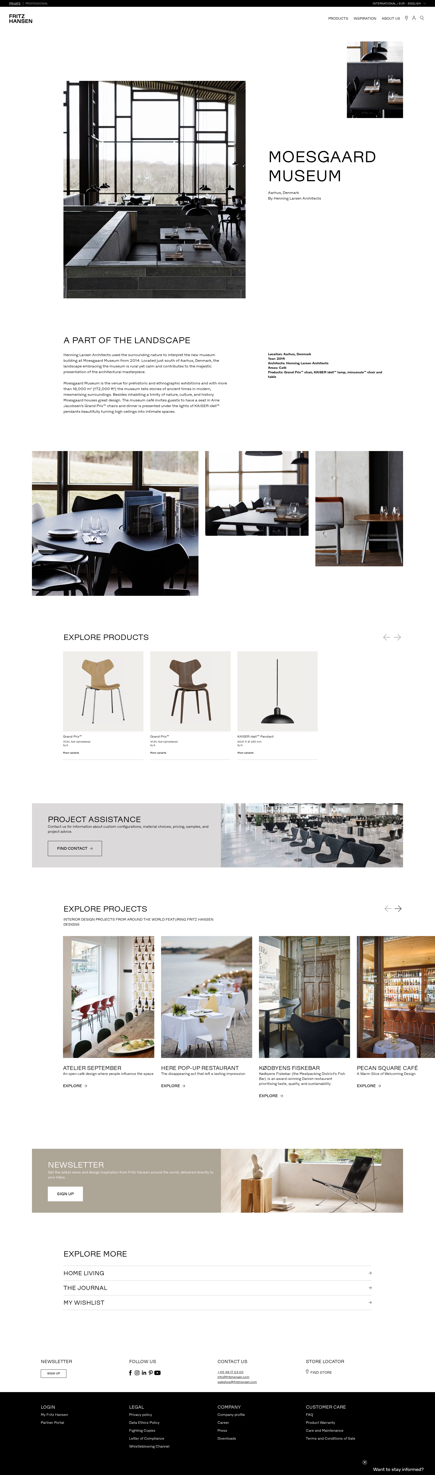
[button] (398, 1469)
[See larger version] (193, 462)
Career (223, 1422)
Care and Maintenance (324, 1430)
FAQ (309, 1415)
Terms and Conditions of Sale (330, 1438)
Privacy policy (140, 1415)
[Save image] (240, 86)
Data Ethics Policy (144, 1422)
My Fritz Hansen (54, 1415)
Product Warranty (320, 1422)
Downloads (227, 1438)
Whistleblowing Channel (149, 1446)
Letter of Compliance (146, 1438)
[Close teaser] (364, 1462)
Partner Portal (52, 1422)
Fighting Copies (142, 1430)
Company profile (231, 1415)
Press (222, 1430)
